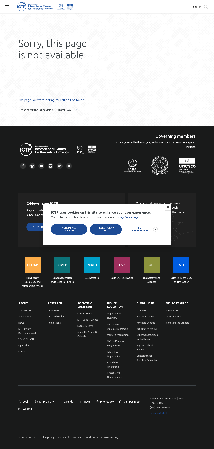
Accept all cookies (69, 229)
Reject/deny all (106, 229)
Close (168, 207)
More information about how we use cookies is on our (95, 217)
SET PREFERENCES (140, 229)
